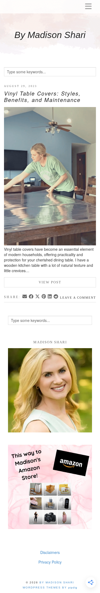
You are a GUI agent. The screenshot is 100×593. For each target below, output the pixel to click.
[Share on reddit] (56, 296)
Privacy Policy (50, 562)
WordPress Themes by (50, 587)
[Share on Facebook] (31, 296)
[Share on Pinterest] (44, 296)
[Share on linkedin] (50, 296)
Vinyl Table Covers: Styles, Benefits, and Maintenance (42, 96)
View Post (50, 282)
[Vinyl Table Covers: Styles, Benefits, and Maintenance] (50, 177)
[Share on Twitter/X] (38, 296)
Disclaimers (50, 552)
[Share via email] (25, 296)
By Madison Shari (50, 35)
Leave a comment (78, 297)
